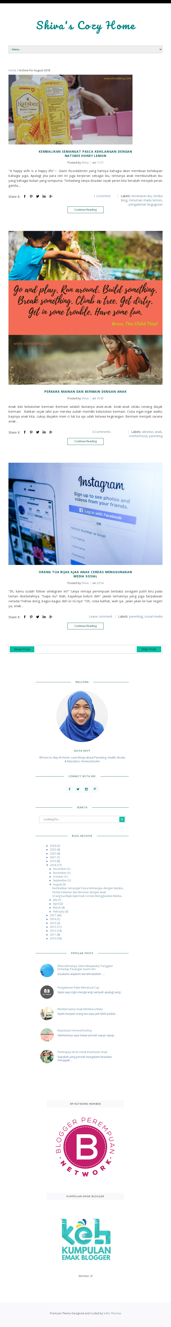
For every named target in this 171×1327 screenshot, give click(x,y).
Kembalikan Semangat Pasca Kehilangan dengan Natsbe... (88, 888)
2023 (53, 849)
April (56, 904)
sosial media (154, 616)
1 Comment (102, 196)
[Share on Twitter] (37, 196)
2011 (53, 935)
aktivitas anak (152, 432)
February (59, 911)
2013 (53, 927)
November (60, 873)
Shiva (78, 162)
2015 (53, 923)
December (60, 869)
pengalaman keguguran (146, 204)
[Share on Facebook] (24, 196)
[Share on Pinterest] (31, 196)
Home (12, 70)
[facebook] (69, 789)
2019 (53, 861)
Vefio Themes (112, 1313)
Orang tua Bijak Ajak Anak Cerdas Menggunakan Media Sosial (85, 574)
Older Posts (148, 649)
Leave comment (100, 616)
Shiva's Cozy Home (85, 25)
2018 (53, 865)
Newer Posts (22, 649)
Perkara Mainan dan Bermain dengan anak (85, 391)
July (55, 900)
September (60, 880)
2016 (53, 919)
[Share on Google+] (50, 196)
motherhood (138, 436)
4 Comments (101, 432)
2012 (53, 931)
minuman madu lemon (145, 200)
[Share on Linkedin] (44, 196)
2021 (53, 857)
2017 (53, 915)
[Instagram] (86, 789)
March (57, 907)
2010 (53, 938)
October (58, 877)
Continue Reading (85, 210)
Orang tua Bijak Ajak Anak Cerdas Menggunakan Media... (87, 896)
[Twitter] (78, 789)
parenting (156, 436)
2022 (53, 853)
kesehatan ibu (142, 196)
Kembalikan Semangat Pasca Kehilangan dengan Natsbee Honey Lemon (85, 153)
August (57, 884)
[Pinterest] (95, 789)
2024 (53, 846)
